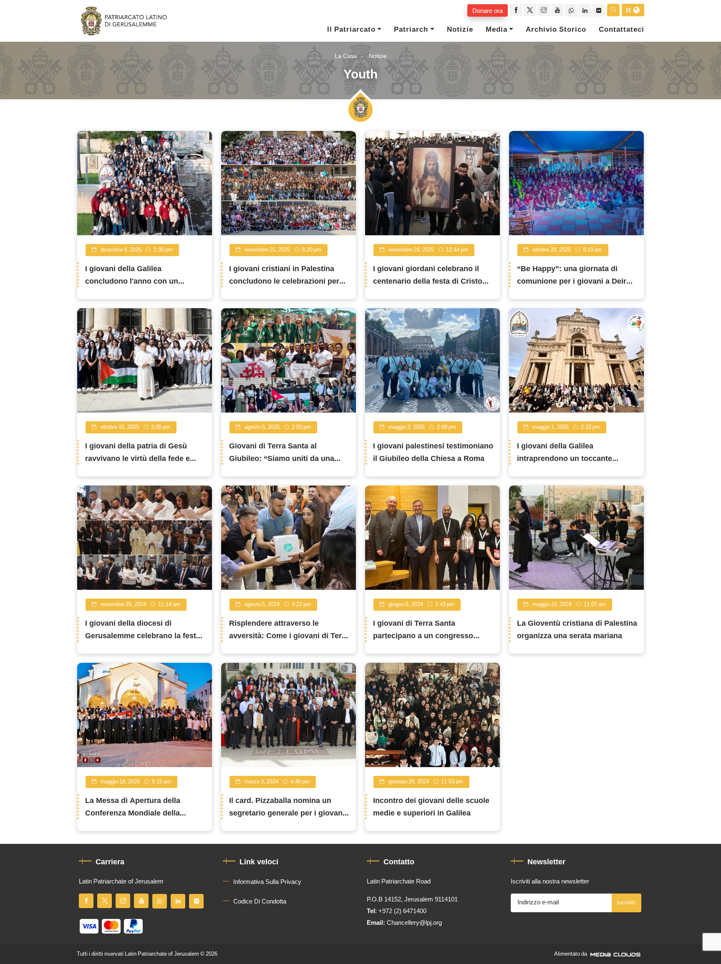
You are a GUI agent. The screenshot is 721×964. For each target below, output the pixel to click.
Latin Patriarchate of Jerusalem (162, 954)
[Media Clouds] (616, 954)
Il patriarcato (351, 29)
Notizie (460, 29)
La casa (346, 56)
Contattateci (621, 29)
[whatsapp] (571, 10)
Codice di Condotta (259, 901)
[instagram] (543, 10)
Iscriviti (626, 902)
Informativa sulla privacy (267, 881)
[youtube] (557, 10)
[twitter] (530, 10)
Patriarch (411, 29)
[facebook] (516, 10)
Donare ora (487, 10)
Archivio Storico (556, 29)
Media (496, 29)
